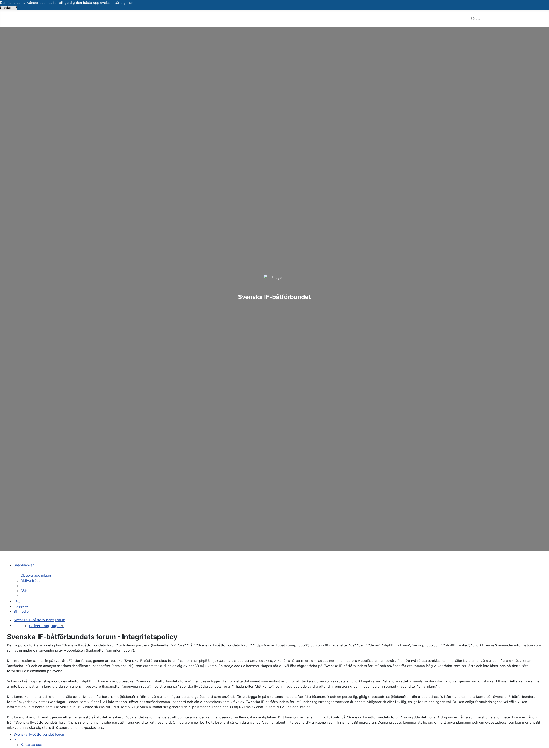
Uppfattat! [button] (8, 8)
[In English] (244, 18)
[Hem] (21, 18)
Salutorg (186, 18)
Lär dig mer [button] (123, 2)
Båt (110, 18)
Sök (535, 18)
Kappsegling (137, 18)
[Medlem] (48, 18)
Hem (15, 18)
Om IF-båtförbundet (76, 18)
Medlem (39, 18)
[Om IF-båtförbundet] (97, 18)
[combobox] (497, 18)
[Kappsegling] (150, 18)
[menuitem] (36, 575)
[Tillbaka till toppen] (544, 743)
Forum (166, 18)
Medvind (209, 18)
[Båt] (115, 18)
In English (233, 18)
